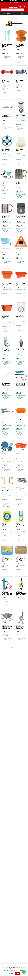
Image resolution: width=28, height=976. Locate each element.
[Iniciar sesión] (20, 6)
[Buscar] (25, 10)
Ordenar (8, 13)
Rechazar (11, 973)
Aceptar (17, 973)
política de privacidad (19, 970)
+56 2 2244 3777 (14, 2)
